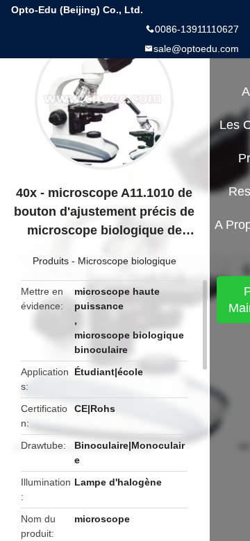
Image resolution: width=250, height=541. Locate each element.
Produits (51, 260)
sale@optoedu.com (196, 48)
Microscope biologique (127, 260)
